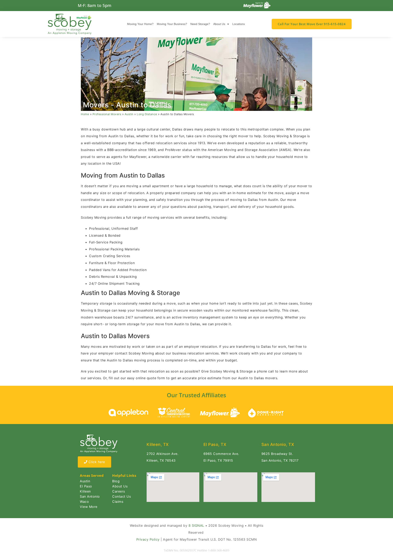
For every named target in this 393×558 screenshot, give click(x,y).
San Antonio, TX (277, 444)
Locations (238, 24)
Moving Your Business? (172, 24)
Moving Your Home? (140, 24)
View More (88, 507)
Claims (117, 502)
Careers (118, 491)
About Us (219, 24)
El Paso (86, 486)
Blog (116, 481)
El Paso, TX (214, 444)
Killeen (85, 491)
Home (85, 114)
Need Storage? (200, 24)
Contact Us (121, 496)
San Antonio (90, 496)
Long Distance (147, 114)
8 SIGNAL (196, 525)
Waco (84, 502)
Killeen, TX (158, 444)
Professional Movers (107, 114)
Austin (129, 114)
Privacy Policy (148, 539)
